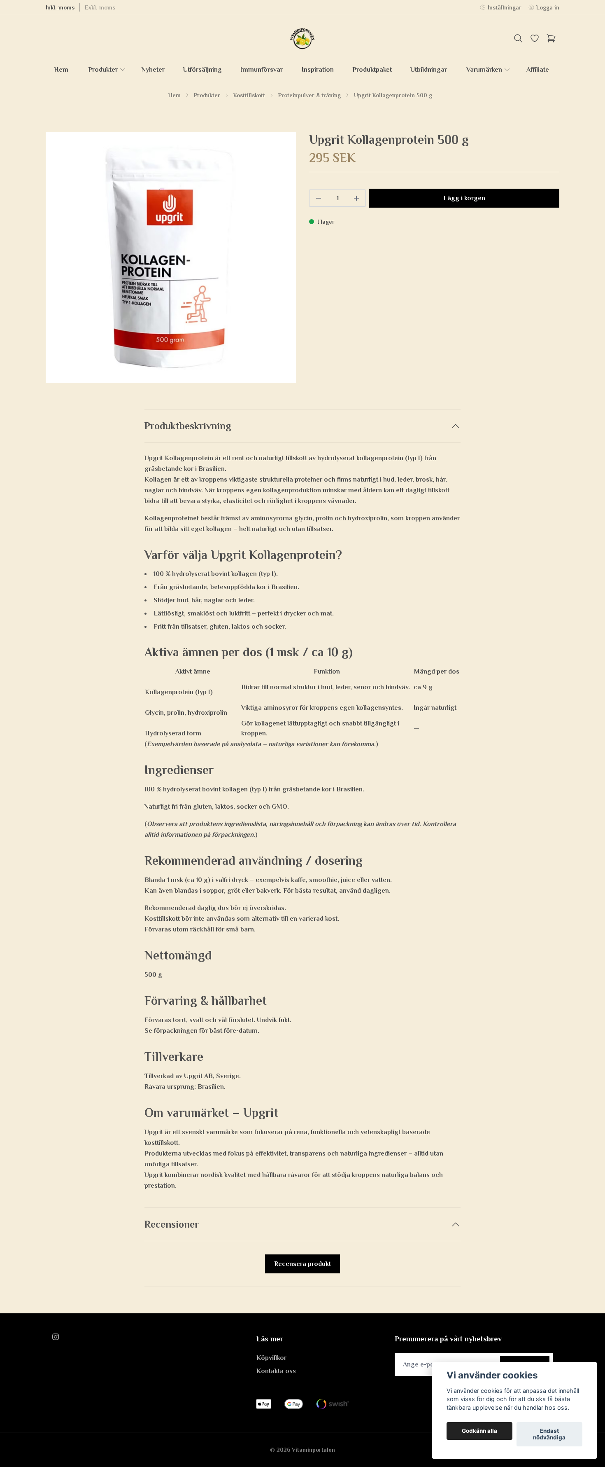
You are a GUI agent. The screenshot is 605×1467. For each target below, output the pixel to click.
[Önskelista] (534, 38)
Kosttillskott (249, 95)
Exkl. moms (100, 7)
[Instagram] (55, 1337)
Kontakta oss (276, 1371)
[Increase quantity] (356, 198)
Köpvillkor (271, 1358)
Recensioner (171, 1224)
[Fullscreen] (171, 257)
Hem (174, 95)
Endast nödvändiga (549, 1434)
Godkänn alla (479, 1431)
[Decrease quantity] (318, 198)
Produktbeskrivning (187, 425)
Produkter (207, 95)
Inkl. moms (60, 7)
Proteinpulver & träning (309, 95)
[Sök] (518, 38)
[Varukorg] (551, 38)
